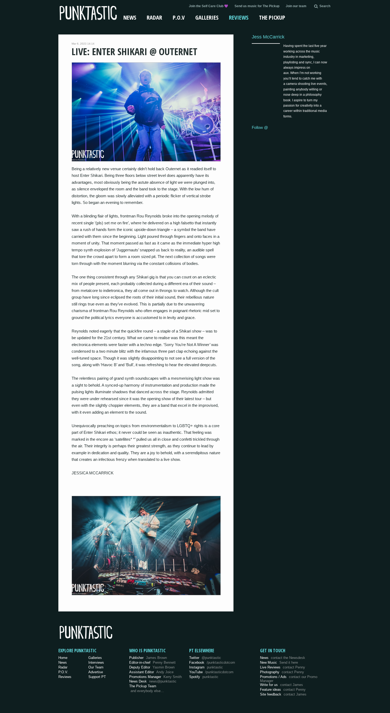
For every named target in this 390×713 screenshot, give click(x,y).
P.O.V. (63, 672)
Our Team (95, 667)
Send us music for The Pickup (257, 6)
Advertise (95, 672)
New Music (279, 662)
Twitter (205, 658)
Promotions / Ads (288, 679)
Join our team (296, 6)
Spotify (203, 677)
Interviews (96, 662)
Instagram (206, 667)
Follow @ (260, 127)
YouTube (211, 672)
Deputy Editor (152, 667)
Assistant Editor (151, 672)
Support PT (97, 677)
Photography (282, 672)
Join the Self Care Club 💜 (208, 6)
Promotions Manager (155, 677)
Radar (154, 17)
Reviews (238, 17)
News (129, 17)
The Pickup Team (142, 686)
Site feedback (283, 694)
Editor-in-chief (152, 662)
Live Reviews (282, 667)
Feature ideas (283, 690)
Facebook (212, 662)
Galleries (206, 17)
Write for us (281, 685)
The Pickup (272, 17)
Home (62, 658)
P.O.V (179, 17)
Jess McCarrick (268, 37)
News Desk (152, 681)
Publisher (148, 658)
